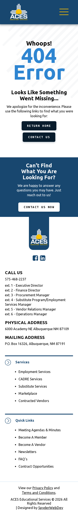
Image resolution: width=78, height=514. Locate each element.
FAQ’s (23, 459)
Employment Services (35, 372)
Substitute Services (33, 386)
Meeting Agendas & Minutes (40, 430)
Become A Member (33, 437)
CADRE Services (30, 379)
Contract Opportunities (36, 466)
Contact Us (39, 137)
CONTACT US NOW (39, 207)
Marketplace (28, 393)
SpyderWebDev (50, 508)
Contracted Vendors (34, 401)
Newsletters (27, 452)
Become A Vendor (32, 445)
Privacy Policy (42, 488)
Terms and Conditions (39, 493)
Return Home (39, 125)
